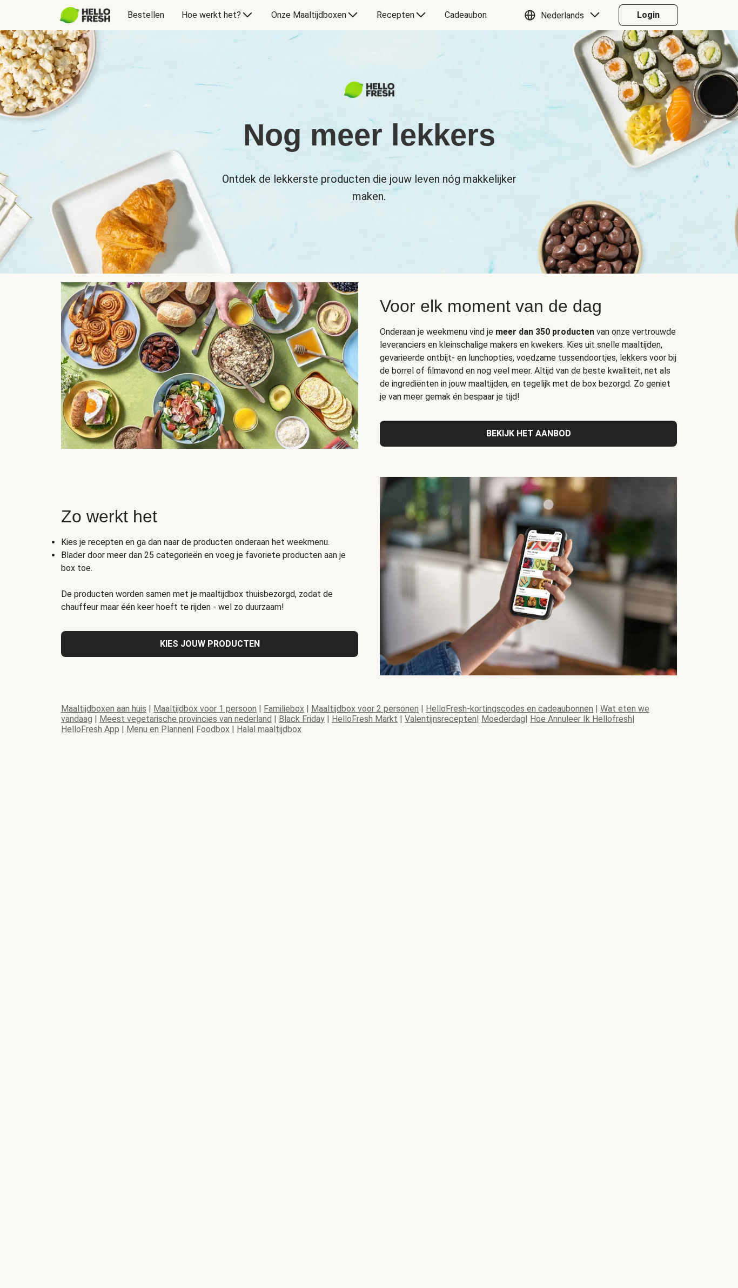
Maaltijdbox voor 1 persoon (205, 708)
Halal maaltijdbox (269, 729)
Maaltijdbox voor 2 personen (365, 708)
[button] (564, 15)
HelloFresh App (90, 729)
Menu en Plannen (158, 729)
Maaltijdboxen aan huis (103, 708)
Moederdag (503, 719)
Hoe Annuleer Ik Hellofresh (581, 719)
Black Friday (302, 719)
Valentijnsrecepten (441, 719)
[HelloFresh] (85, 15)
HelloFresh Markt (365, 719)
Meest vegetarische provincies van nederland (185, 719)
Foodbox (213, 729)
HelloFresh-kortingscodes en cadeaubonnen (509, 708)
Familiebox (284, 708)
